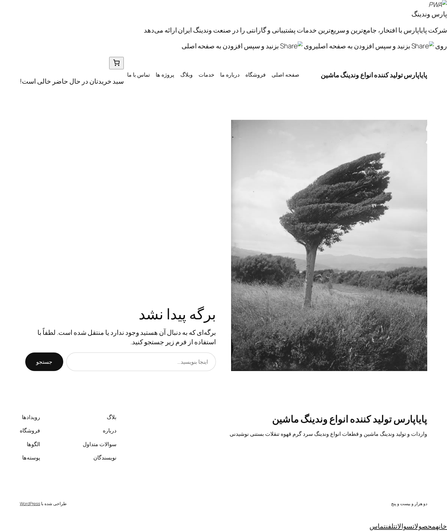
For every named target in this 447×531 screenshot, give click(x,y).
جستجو (44, 361)
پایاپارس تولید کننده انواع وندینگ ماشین (374, 74)
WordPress (30, 503)
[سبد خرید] (116, 63)
